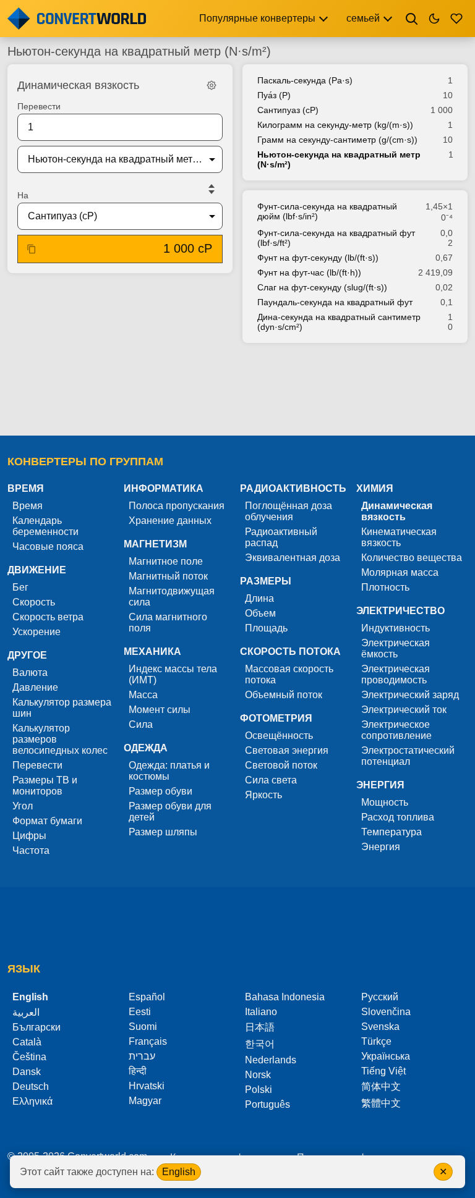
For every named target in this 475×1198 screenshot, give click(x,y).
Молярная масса (400, 572)
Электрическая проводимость (395, 674)
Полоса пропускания (177, 505)
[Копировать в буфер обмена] (31, 249)
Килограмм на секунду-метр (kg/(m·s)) (335, 125)
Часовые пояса (47, 546)
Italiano (261, 1011)
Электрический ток (404, 709)
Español (147, 997)
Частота (30, 850)
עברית (142, 1056)
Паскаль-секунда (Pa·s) (305, 80)
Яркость (263, 795)
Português (267, 1104)
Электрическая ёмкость (395, 648)
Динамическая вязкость (396, 511)
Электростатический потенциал (408, 756)
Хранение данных (170, 520)
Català (26, 1042)
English (178, 1171)
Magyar (145, 1100)
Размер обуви (160, 791)
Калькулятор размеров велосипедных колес (60, 739)
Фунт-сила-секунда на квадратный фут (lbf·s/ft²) (336, 238)
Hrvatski (147, 1086)
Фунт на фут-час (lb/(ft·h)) (309, 272)
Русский (379, 997)
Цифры (29, 835)
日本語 (260, 1027)
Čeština (29, 1057)
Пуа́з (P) (274, 95)
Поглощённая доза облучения (288, 511)
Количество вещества (411, 557)
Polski (258, 1089)
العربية (26, 1012)
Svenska (380, 1026)
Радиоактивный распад (281, 537)
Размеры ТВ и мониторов (44, 785)
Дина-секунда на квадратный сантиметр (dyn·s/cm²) (339, 322)
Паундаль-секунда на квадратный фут (335, 302)
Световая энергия (286, 750)
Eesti (140, 1011)
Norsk (258, 1074)
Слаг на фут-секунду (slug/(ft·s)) (322, 287)
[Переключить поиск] (412, 18)
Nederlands (270, 1060)
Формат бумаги (47, 821)
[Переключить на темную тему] (434, 18)
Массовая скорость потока (289, 674)
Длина (259, 598)
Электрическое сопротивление (396, 730)
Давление (35, 687)
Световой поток (281, 765)
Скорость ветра (47, 617)
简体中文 (381, 1086)
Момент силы (159, 709)
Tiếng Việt (383, 1071)
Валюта (30, 672)
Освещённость (279, 735)
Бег (20, 587)
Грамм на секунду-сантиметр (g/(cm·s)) (337, 140)
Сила (141, 724)
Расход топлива (397, 817)
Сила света (271, 780)
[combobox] (110, 159)
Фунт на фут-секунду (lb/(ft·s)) (318, 258)
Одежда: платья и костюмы (169, 771)
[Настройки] (211, 85)
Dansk (26, 1071)
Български (36, 1027)
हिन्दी (138, 1071)
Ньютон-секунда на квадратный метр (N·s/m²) (339, 159)
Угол (22, 806)
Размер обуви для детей (170, 811)
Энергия (380, 847)
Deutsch (30, 1086)
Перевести (39, 106)
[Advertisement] (237, 390)
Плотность (385, 587)
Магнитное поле (166, 561)
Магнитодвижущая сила (172, 596)
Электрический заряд (410, 695)
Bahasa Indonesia (285, 997)
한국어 (260, 1044)
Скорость (33, 602)
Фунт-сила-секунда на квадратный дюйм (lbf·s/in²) (327, 211)
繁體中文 (381, 1103)
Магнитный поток (168, 576)
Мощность (384, 802)
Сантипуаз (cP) (288, 110)
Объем (260, 613)
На (22, 195)
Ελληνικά (32, 1101)
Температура (391, 832)
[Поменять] (211, 189)
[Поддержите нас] (456, 18)
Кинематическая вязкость (399, 537)
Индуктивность (395, 628)
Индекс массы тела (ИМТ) (173, 674)
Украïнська (385, 1056)
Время (27, 505)
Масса (143, 695)
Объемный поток (283, 695)
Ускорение (36, 631)
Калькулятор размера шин (61, 708)
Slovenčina (386, 1011)
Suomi (143, 1026)
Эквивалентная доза (292, 557)
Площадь (266, 628)
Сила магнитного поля (168, 622)
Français (148, 1041)
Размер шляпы (163, 832)
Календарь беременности (45, 526)
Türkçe (376, 1041)
